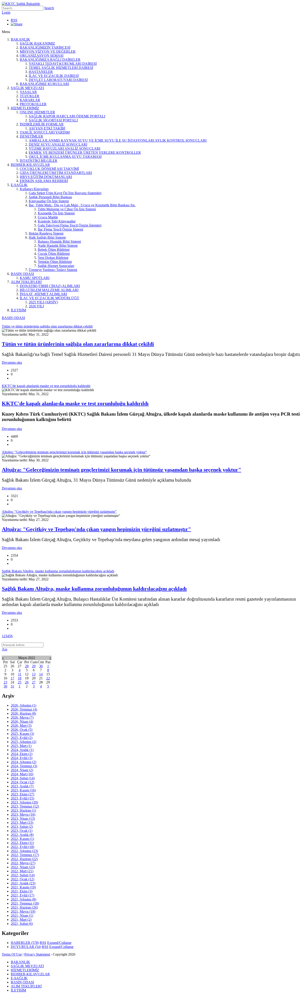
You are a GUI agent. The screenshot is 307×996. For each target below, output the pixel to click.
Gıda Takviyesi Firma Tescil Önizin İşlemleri (69, 225)
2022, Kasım (22, 839)
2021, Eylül (22, 895)
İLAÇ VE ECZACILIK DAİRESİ (54, 76)
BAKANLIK (20, 39)
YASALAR (28, 92)
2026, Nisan (22, 721)
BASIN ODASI (22, 274)
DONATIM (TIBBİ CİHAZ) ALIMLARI (50, 286)
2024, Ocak (22, 782)
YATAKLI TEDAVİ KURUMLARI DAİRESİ (63, 64)
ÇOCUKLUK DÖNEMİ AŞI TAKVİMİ (49, 169)
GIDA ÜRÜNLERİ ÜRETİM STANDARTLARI (56, 173)
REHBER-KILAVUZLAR (30, 165)
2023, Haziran (23, 810)
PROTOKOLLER (33, 104)
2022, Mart (22, 871)
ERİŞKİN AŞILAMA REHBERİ (44, 181)
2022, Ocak (22, 879)
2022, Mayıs (23, 863)
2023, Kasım (23, 790)
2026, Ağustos (23, 705)
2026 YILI (36, 306)
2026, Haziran (23, 713)
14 (41, 674)
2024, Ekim (21, 754)
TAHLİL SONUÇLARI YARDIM (45, 132)
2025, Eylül (21, 738)
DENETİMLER (31, 136)
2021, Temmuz (25, 903)
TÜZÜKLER (29, 96)
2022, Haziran (24, 859)
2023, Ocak (21, 831)
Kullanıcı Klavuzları (34, 189)
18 (19, 678)
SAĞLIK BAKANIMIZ (37, 43)
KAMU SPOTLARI (34, 278)
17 (12, 678)
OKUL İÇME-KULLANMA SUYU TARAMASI (65, 157)
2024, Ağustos (23, 762)
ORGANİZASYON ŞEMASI (41, 55)
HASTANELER (41, 72)
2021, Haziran (24, 907)
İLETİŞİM (18, 310)
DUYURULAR (26, 947)
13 (34, 674)
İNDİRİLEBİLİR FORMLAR (42, 124)
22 (48, 678)
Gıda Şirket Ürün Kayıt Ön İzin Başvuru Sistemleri (65, 193)
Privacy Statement (37, 954)
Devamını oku (12, 362)
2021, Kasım (23, 887)
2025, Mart (21, 746)
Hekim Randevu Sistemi (46, 233)
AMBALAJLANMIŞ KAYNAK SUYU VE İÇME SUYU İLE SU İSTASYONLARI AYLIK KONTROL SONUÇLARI (118, 140)
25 (19, 682)
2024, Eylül (21, 758)
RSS (14, 20)
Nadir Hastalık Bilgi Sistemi (58, 245)
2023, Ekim (22, 794)
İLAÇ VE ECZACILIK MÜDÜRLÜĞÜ (49, 298)
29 (34, 666)
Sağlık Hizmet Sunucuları (56, 266)
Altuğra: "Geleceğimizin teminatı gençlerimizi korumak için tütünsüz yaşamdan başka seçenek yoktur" (121, 470)
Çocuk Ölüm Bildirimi (54, 254)
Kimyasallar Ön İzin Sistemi (49, 201)
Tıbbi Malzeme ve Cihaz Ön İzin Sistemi (67, 209)
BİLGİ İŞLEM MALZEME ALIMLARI (49, 290)
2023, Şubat (22, 827)
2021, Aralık (23, 883)
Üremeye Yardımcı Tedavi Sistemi (53, 270)
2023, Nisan (23, 818)
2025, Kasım (22, 734)
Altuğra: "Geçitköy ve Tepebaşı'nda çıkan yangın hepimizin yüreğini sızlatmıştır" (96, 529)
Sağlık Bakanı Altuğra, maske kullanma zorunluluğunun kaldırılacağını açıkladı (94, 589)
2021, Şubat (22, 923)
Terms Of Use (12, 954)
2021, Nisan (22, 915)
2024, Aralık (22, 750)
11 (19, 674)
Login (6, 12)
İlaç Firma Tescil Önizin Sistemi (60, 229)
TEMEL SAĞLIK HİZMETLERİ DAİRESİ (61, 68)
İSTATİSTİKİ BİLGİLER (38, 161)
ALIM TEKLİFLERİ (26, 282)
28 (27, 666)
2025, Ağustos (23, 742)
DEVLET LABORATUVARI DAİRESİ (58, 80)
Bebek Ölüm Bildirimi (53, 249)
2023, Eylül (22, 798)
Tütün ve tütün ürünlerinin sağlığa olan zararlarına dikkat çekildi (78, 344)
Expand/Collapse (59, 943)
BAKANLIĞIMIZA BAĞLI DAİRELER (50, 60)
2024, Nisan (22, 770)
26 (27, 682)
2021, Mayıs (23, 911)
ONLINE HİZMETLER (37, 112)
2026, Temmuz (24, 709)
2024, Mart (22, 774)
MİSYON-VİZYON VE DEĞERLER (48, 51)
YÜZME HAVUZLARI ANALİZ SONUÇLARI (64, 148)
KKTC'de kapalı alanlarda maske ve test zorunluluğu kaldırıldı (75, 403)
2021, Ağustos (23, 899)
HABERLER (25, 943)
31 (12, 686)
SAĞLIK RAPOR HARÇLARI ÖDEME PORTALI (67, 116)
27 (34, 682)
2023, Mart (22, 822)
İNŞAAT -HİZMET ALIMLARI (43, 294)
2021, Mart (21, 919)
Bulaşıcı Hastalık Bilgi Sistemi (59, 241)
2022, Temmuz (25, 855)
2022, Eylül (22, 847)
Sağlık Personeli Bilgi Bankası (50, 197)
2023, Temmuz (25, 806)
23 (5, 682)
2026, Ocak (21, 730)
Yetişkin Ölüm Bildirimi (55, 262)
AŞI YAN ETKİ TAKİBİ (47, 128)
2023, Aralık (22, 786)
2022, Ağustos (24, 851)
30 (41, 666)
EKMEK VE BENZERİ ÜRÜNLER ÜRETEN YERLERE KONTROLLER (85, 152)
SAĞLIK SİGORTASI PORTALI (53, 120)
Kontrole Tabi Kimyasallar (57, 221)
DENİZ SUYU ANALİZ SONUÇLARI (58, 144)
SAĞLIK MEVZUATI (27, 88)
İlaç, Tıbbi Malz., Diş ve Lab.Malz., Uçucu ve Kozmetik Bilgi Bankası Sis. (82, 205)
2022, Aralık (22, 835)
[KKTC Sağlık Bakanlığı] (21, 4)
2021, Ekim (21, 891)
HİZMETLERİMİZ (25, 108)
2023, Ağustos (24, 802)
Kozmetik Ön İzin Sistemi (56, 213)
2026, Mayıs (22, 717)
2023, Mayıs (23, 814)
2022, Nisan (23, 867)
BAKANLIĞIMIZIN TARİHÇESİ (45, 47)
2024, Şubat (23, 778)
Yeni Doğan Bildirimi (53, 258)
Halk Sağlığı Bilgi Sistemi (47, 237)
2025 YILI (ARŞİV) (43, 302)
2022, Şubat (23, 875)
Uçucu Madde (48, 217)
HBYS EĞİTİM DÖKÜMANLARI (46, 177)
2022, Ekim (22, 843)
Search (49, 8)
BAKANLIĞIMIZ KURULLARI (44, 84)
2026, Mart (21, 725)
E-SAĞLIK (19, 185)
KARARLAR (30, 100)
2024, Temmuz (24, 766)
